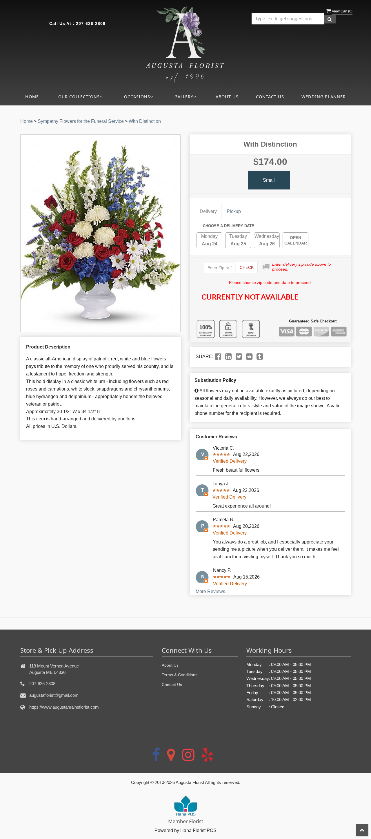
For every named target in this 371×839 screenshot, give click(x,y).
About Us (227, 96)
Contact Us (270, 96)
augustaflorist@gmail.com (54, 695)
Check (247, 267)
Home (32, 96)
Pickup (234, 211)
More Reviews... (212, 591)
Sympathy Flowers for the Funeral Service (81, 121)
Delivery (208, 211)
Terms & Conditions (179, 674)
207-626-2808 (91, 23)
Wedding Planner (323, 96)
